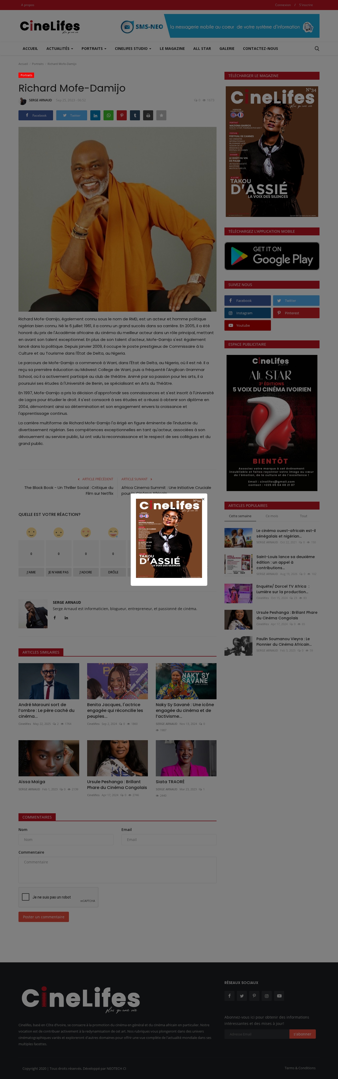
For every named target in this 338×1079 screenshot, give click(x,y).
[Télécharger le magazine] (169, 537)
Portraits (26, 75)
